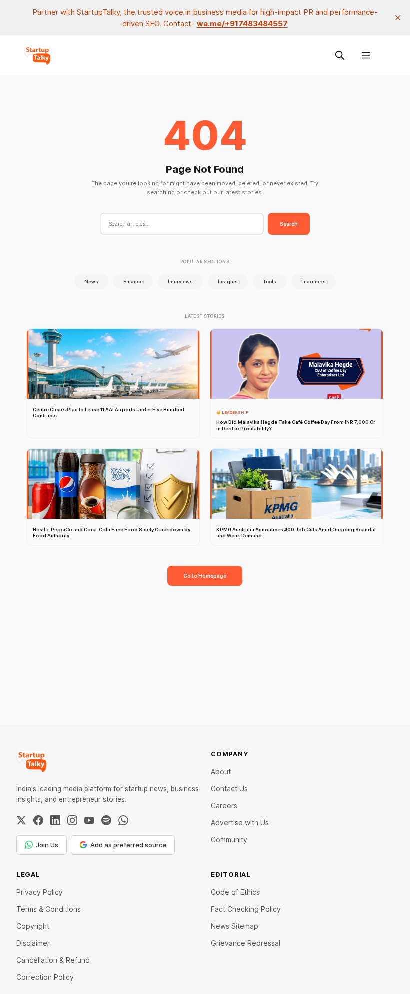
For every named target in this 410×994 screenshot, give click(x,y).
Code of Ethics (235, 892)
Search (289, 224)
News (91, 281)
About (221, 771)
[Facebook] (39, 820)
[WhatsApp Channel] (123, 820)
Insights (228, 281)
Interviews (180, 281)
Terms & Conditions (48, 909)
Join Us (47, 845)
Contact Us (229, 788)
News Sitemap (234, 926)
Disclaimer (33, 943)
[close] (398, 18)
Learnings (314, 281)
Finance (133, 281)
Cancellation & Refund (53, 960)
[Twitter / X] (21, 820)
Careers (224, 805)
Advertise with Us (240, 822)
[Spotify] (107, 820)
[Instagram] (73, 820)
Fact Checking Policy (246, 909)
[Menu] (366, 55)
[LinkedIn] (55, 820)
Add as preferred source (128, 845)
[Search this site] (340, 55)
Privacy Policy (39, 892)
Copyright (33, 926)
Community (229, 839)
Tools (269, 281)
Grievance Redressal (245, 943)
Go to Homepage (205, 576)
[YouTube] (89, 820)
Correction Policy (45, 977)
